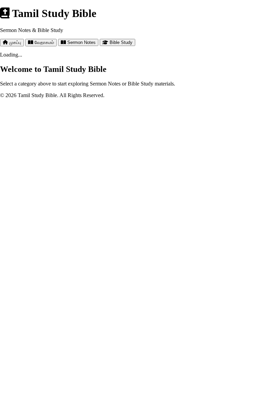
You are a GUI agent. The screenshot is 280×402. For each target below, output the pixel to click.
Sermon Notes (81, 42)
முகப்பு (14, 42)
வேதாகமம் (43, 42)
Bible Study (120, 42)
